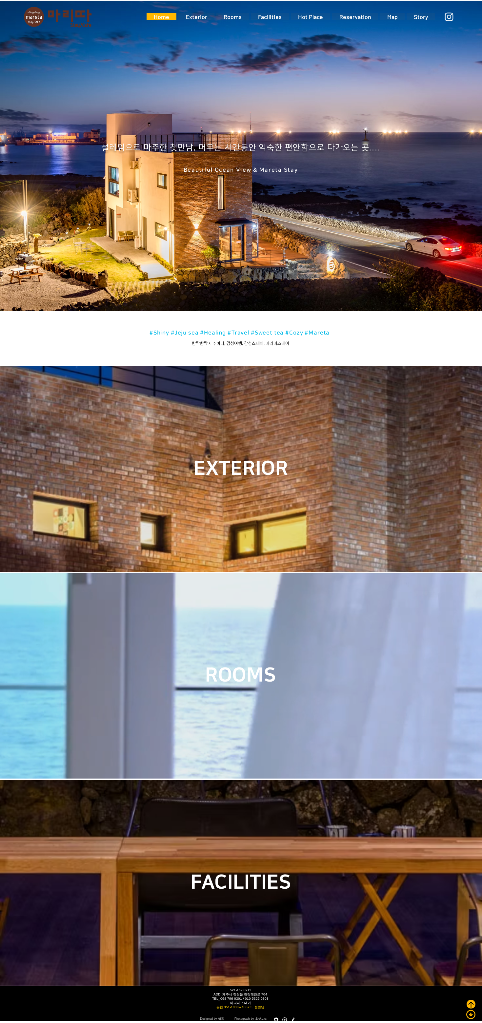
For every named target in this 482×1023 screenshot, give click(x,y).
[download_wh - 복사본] (284, 1019)
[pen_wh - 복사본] (293, 1019)
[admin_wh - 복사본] (276, 1019)
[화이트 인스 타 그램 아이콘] (449, 17)
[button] (240, 674)
